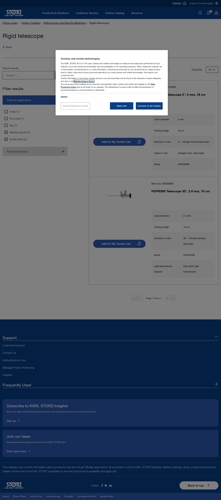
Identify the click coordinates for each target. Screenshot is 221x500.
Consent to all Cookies (149, 106)
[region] (112, 82)
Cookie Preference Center (75, 106)
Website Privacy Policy (84, 81)
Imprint (64, 96)
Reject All (122, 106)
